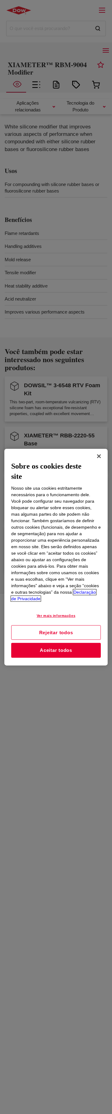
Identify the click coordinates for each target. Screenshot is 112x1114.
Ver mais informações (56, 616)
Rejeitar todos (56, 632)
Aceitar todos (56, 650)
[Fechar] (99, 456)
